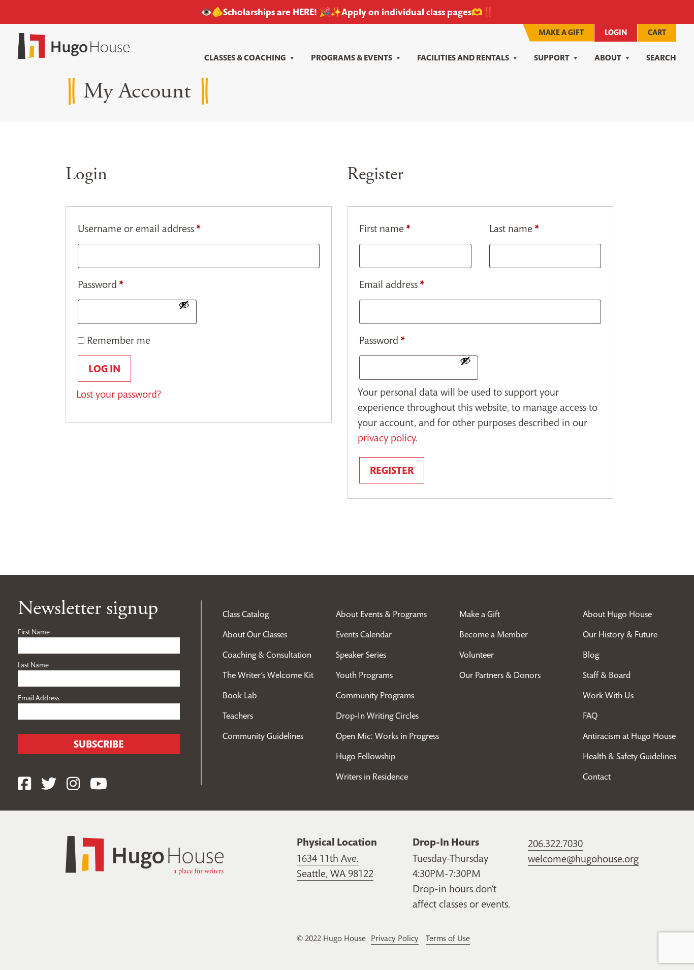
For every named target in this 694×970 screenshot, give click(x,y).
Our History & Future (620, 634)
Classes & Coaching (245, 57)
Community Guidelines (263, 735)
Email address (391, 284)
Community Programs (375, 695)
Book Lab (240, 695)
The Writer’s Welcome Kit (268, 675)
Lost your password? (118, 394)
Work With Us (608, 695)
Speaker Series (361, 654)
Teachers (238, 715)
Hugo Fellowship (365, 756)
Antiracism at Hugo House (629, 735)
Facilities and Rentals (463, 57)
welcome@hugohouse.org (583, 858)
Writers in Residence (372, 776)
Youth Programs (364, 675)
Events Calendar (364, 634)
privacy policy (386, 437)
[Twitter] (48, 783)
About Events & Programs (381, 614)
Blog (591, 654)
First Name (34, 631)
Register (392, 470)
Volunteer (476, 654)
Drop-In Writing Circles (377, 715)
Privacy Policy (395, 938)
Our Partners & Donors (500, 675)
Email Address (38, 697)
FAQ (590, 715)
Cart (657, 32)
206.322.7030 (555, 843)
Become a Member (493, 634)
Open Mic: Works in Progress (387, 735)
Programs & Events (351, 57)
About (607, 57)
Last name (514, 228)
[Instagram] (73, 783)
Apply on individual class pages (406, 12)
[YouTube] (98, 783)
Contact (597, 776)
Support (552, 57)
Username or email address (139, 228)
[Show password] (184, 304)
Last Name (33, 664)
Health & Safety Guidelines (629, 756)
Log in (104, 368)
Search (661, 57)
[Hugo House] (145, 854)
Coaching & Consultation (267, 654)
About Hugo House (617, 614)
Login (616, 32)
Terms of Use (448, 938)
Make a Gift (561, 32)
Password (100, 284)
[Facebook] (24, 783)
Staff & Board (606, 675)
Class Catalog (246, 614)
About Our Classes (255, 634)
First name (384, 228)
